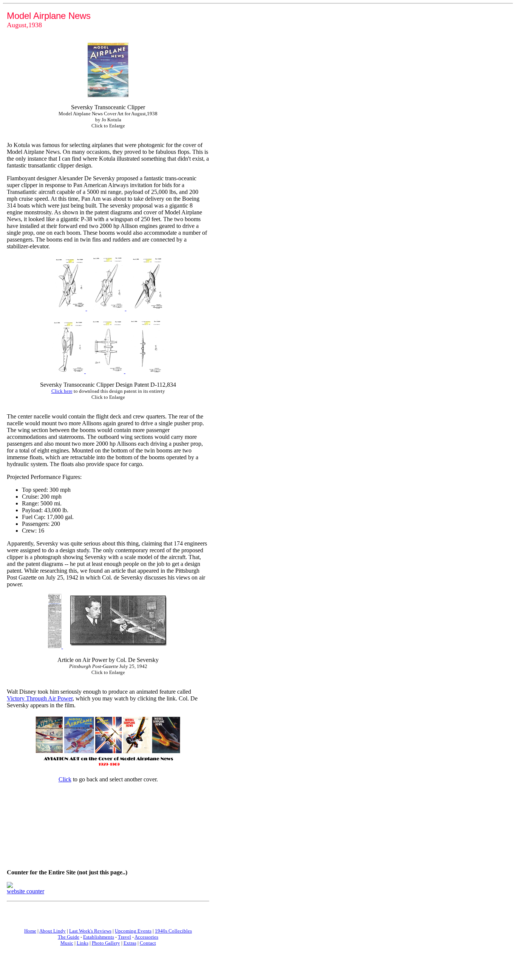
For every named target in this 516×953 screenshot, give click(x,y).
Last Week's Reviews (90, 931)
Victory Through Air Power (40, 698)
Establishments (98, 937)
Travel (124, 937)
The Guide (68, 937)
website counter (25, 891)
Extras (130, 943)
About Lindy (52, 931)
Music (66, 943)
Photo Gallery (106, 943)
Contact (148, 943)
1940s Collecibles (173, 931)
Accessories (146, 937)
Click (65, 779)
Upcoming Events (133, 931)
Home (30, 931)
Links (82, 943)
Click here (62, 391)
